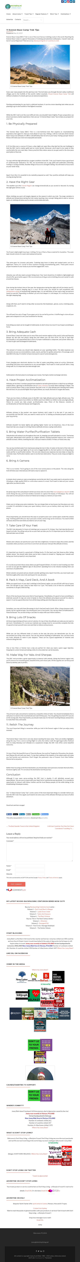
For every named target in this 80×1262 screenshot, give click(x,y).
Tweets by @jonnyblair (40, 1176)
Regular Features (41, 14)
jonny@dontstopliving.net (40, 1242)
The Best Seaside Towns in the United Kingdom (23, 826)
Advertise (9, 19)
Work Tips (53, 14)
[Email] (73, 1)
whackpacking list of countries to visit (46, 41)
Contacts (18, 19)
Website (9, 874)
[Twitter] (65, 1)
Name (8, 866)
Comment (10, 841)
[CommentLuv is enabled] (17, 890)
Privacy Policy (42, 877)
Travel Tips (28, 14)
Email (8, 870)
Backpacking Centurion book (40, 907)
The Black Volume (44, 916)
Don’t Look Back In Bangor (44, 909)
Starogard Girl (44, 923)
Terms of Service (54, 877)
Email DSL (28, 1191)
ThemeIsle (48, 1258)
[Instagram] (68, 1)
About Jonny (16, 14)
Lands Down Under (44, 911)
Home (8, 14)
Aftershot (44, 921)
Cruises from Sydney (40, 1208)
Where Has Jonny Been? (65, 948)
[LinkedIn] (71, 1)
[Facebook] (62, 1)
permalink (44, 818)
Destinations (65, 14)
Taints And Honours (44, 914)
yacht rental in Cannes (40, 1204)
